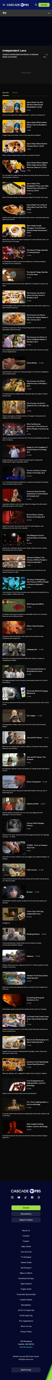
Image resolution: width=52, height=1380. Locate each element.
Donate (44, 5)
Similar (14, 93)
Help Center (26, 1246)
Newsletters (26, 1214)
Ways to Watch (26, 1273)
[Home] (26, 1191)
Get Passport (26, 1268)
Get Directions (26, 1347)
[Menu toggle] (3, 4)
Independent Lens (14, 50)
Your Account (26, 1252)
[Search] (36, 4)
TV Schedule (26, 1257)
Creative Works (26, 1300)
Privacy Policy (26, 1332)
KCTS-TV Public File (26, 1310)
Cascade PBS (24, 1356)
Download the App (26, 1278)
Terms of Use (26, 1326)
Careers (26, 1241)
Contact (26, 1236)
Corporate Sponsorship (26, 1294)
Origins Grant (26, 1289)
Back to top (26, 1370)
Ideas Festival (26, 1284)
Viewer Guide (26, 1262)
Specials (5, 93)
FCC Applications (26, 1321)
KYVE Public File (26, 1316)
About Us (26, 1230)
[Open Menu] (49, 13)
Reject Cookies (26, 1220)
